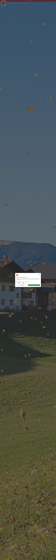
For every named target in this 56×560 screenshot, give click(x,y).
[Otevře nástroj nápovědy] (1, 477)
